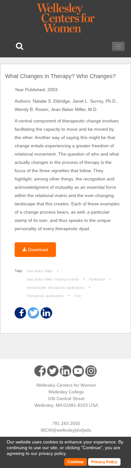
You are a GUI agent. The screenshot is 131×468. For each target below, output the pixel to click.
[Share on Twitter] (33, 312)
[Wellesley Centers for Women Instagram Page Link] (91, 372)
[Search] (19, 46)
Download (38, 249)
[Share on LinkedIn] (46, 312)
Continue (92, 447)
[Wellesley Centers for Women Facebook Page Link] (40, 371)
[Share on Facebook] (20, 312)
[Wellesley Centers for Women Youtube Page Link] (78, 372)
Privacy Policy (104, 462)
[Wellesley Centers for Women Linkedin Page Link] (65, 371)
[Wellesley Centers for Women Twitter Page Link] (53, 371)
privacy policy (52, 453)
